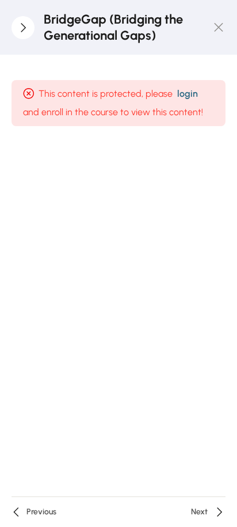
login (187, 93)
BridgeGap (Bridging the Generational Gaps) (113, 27)
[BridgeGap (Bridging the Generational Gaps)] (218, 27)
